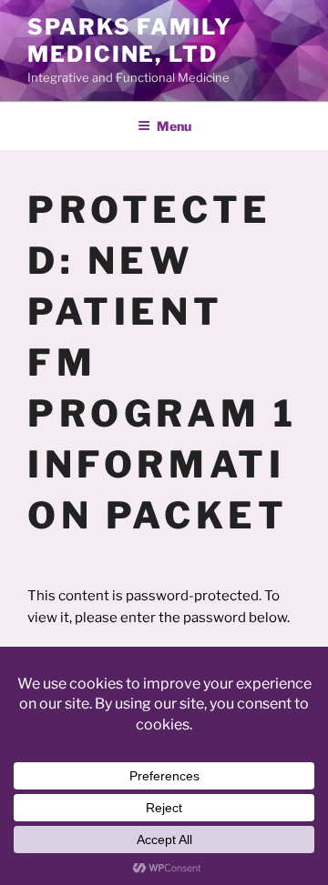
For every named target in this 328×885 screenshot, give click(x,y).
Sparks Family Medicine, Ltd (129, 40)
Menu (174, 126)
